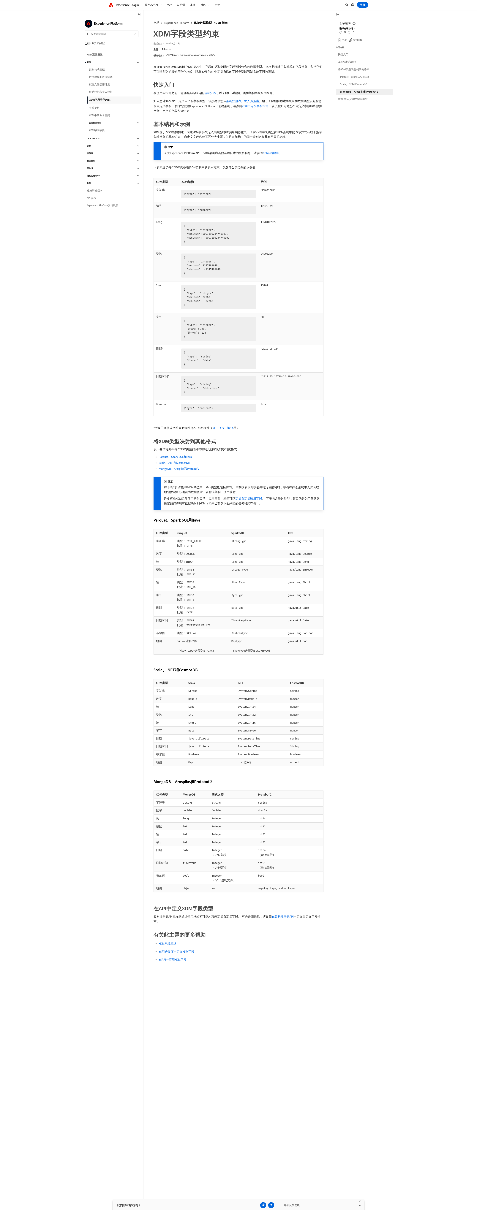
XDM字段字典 (97, 130)
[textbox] (111, 34)
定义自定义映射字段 (248, 498)
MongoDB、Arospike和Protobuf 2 (179, 469)
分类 (89, 146)
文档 (156, 23)
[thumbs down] (271, 1205)
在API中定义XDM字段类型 (353, 99)
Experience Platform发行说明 (102, 205)
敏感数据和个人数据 (101, 92)
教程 (89, 183)
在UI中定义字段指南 (255, 106)
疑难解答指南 (94, 190)
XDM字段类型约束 (99, 99)
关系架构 (94, 108)
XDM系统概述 (167, 943)
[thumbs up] (263, 1205)
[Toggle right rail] (338, 14)
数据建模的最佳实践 (101, 77)
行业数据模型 (95, 123)
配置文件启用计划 (99, 84)
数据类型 (91, 161)
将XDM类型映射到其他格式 (353, 69)
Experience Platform (176, 23)
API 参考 (91, 198)
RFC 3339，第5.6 (222, 428)
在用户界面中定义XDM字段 (176, 951)
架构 (89, 62)
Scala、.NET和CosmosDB (174, 463)
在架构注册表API (283, 916)
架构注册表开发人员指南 (242, 101)
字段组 (90, 153)
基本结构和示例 (347, 62)
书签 (344, 40)
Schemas (166, 49)
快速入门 (343, 54)
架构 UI (90, 168)
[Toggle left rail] (139, 14)
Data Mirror (93, 138)
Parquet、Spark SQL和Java (175, 457)
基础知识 (210, 93)
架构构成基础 (97, 69)
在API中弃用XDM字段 (173, 959)
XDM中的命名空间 (99, 115)
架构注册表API (93, 176)
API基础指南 (271, 153)
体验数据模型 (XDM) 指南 (211, 23)
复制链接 (357, 40)
